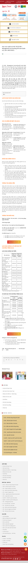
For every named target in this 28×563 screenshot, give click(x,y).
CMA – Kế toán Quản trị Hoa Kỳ (10, 420)
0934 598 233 (19, 1)
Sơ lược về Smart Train (7, 388)
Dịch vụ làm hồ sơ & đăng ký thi (9, 525)
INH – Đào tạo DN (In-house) (8, 511)
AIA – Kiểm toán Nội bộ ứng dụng (11, 443)
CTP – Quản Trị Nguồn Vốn (8, 492)
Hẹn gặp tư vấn (15, 39)
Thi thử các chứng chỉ (15, 27)
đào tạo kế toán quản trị (10, 348)
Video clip (5, 407)
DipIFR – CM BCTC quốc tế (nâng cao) (10, 499)
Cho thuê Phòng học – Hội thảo (10, 452)
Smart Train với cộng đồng (8, 544)
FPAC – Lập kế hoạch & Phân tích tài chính (12, 432)
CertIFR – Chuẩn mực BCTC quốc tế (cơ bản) (13, 438)
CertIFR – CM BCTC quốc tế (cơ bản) (10, 497)
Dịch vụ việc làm (6, 522)
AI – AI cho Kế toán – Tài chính (9, 503)
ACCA (7, 350)
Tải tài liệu (15, 35)
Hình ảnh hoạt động (7, 405)
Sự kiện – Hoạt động (7, 538)
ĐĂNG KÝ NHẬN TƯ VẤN (14, 242)
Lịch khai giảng (15, 24)
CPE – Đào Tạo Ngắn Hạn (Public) (10, 446)
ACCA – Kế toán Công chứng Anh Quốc (12, 417)
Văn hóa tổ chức (6, 468)
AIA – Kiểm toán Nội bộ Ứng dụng (9, 507)
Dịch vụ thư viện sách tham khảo (9, 527)
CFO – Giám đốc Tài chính (9, 435)
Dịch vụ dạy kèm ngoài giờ (8, 524)
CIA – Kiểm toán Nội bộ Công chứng (11, 426)
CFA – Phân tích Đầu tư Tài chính (10, 423)
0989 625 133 (8, 1)
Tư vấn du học (5, 531)
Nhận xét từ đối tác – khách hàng (9, 470)
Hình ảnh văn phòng (7, 402)
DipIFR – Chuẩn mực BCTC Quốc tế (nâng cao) (13, 441)
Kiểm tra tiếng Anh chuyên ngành (9, 518)
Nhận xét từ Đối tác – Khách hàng (9, 393)
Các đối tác (5, 399)
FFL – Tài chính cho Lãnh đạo (8, 505)
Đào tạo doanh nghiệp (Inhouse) (10, 449)
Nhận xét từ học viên (7, 396)
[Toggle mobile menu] (25, 6)
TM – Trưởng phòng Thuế (8, 501)
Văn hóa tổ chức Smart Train (8, 391)
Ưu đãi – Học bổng (6, 540)
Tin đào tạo (5, 542)
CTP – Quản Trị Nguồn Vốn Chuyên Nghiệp (12, 429)
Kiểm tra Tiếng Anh (15, 31)
